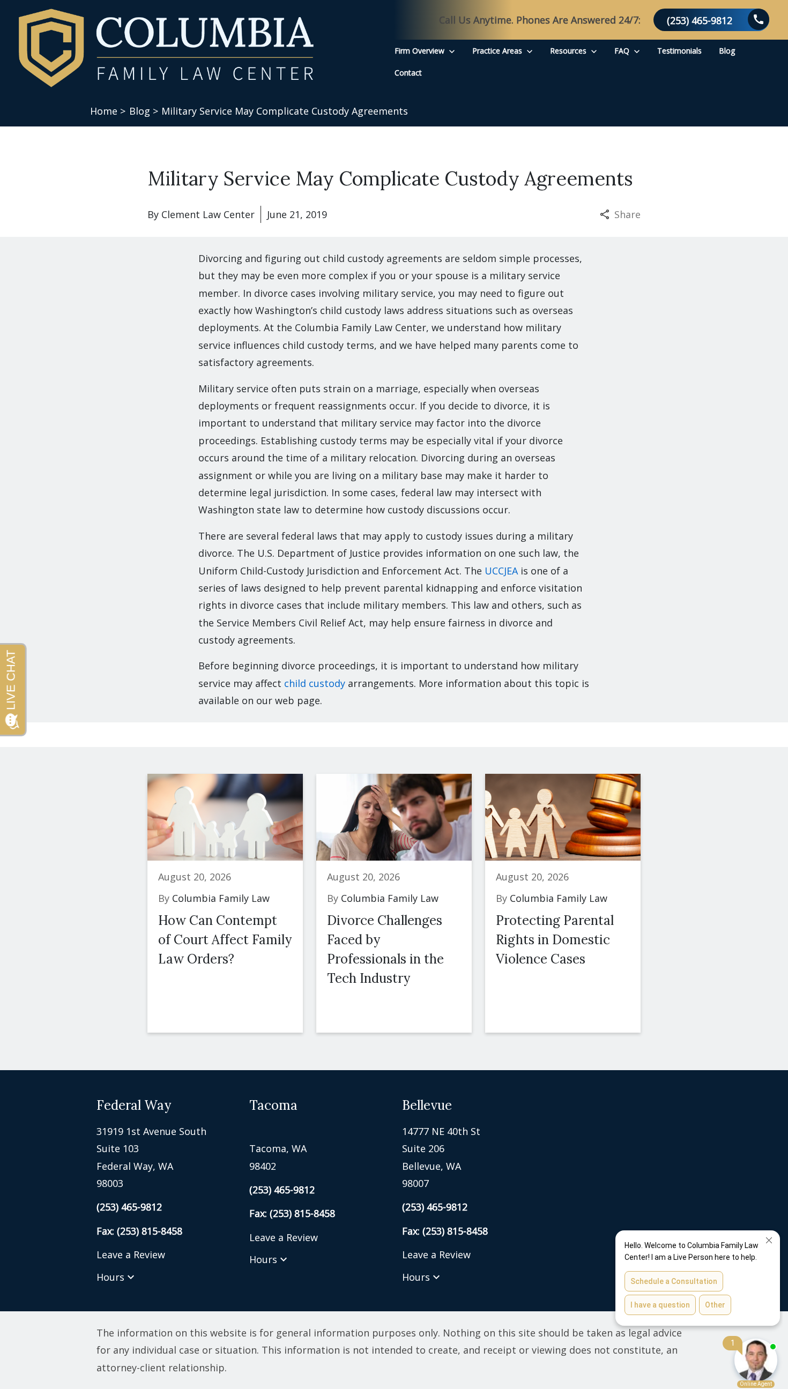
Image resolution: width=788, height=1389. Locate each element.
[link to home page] (166, 48)
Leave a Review (130, 1254)
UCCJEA (501, 570)
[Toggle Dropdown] (451, 50)
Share (627, 214)
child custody (314, 683)
